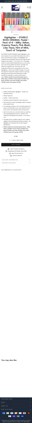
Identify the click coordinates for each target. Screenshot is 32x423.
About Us (4, 406)
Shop (3, 402)
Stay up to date (7, 409)
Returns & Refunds (9, 163)
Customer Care (6, 399)
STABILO (16, 35)
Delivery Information (10, 160)
